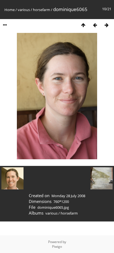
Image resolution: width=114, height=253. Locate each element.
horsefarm (41, 9)
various (24, 9)
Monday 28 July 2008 (68, 195)
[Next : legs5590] (106, 25)
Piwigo (57, 246)
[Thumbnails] (83, 25)
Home (9, 9)
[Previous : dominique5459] (95, 25)
